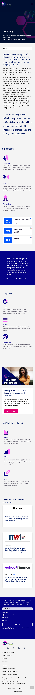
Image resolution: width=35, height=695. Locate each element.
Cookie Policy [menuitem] (5, 680)
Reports (6, 457)
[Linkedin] (19, 648)
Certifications (7, 184)
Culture (5, 307)
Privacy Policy (20, 627)
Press (5, 479)
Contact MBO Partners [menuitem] (8, 668)
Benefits (5, 324)
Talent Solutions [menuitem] (7, 655)
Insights (6, 437)
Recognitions (7, 204)
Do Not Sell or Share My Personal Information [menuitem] (14, 683)
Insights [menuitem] (4, 658)
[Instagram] (13, 648)
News (13, 514)
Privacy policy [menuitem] (5, 678)
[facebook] (8, 648)
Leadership (6, 163)
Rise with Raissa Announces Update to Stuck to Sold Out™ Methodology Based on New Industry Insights (17, 579)
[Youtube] (24, 648)
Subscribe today (11, 411)
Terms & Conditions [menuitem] (23, 678)
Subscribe (17, 624)
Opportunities (7, 342)
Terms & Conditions (27, 627)
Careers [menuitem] (4, 665)
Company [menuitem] (5, 662)
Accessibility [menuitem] (14, 680)
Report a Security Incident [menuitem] (9, 674)
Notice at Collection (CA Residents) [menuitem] (11, 681)
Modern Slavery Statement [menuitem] (10, 671)
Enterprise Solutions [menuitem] (8, 652)
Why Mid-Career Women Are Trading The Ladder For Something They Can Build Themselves (16, 519)
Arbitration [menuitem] (14, 678)
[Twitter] (3, 648)
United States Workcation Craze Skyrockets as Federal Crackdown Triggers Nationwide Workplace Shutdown (16, 550)
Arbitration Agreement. (9, 628)
